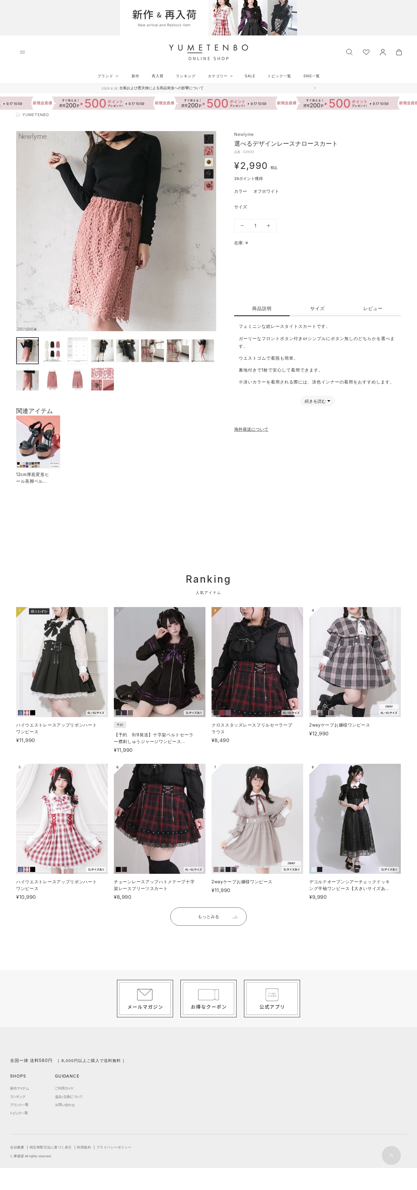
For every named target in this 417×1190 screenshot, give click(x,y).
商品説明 (262, 308)
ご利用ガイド (64, 1088)
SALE (250, 76)
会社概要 (17, 1147)
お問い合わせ (65, 1105)
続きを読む (315, 401)
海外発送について (251, 429)
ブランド (105, 76)
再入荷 (158, 76)
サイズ (317, 308)
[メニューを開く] (22, 52)
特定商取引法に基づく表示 (51, 1147)
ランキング (186, 76)
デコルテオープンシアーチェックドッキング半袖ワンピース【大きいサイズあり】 (349, 888)
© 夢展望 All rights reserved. (31, 1156)
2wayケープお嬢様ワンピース (339, 724)
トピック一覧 (279, 76)
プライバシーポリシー (114, 1147)
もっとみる (208, 916)
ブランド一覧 (19, 1105)
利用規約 (84, 1147)
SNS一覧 (311, 76)
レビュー (373, 308)
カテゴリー (218, 76)
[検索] (349, 51)
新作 (136, 76)
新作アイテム (19, 1088)
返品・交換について (68, 1096)
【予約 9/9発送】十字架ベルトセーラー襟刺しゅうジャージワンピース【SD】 (153, 741)
